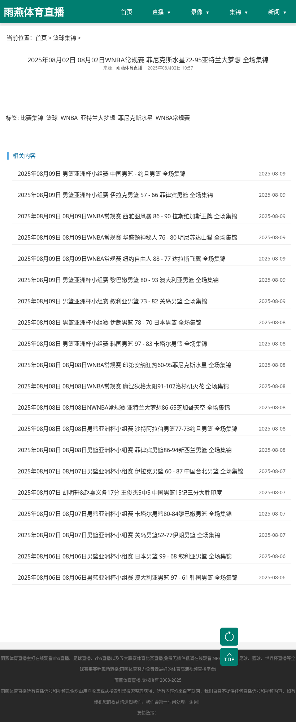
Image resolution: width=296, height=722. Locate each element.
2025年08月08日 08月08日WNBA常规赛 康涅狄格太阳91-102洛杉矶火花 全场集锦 (123, 386)
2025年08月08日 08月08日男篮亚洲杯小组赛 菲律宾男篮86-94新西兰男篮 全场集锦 (125, 450)
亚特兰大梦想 (97, 118)
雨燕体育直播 (127, 680)
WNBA (69, 118)
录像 (197, 12)
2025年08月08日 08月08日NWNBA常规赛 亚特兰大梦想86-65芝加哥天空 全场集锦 (124, 407)
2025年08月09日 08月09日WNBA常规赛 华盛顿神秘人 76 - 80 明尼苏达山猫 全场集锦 (127, 237)
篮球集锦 (64, 38)
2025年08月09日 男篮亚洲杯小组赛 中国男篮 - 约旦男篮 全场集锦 (102, 174)
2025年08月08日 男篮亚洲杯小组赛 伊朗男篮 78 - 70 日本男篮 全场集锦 (109, 322)
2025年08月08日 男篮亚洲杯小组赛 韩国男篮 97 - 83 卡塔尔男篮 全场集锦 (112, 344)
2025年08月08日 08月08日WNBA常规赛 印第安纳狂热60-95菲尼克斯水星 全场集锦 (124, 365)
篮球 (52, 118)
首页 (126, 12)
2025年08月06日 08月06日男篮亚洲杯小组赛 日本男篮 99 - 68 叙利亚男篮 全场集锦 (125, 556)
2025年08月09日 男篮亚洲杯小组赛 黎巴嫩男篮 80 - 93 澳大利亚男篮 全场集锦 (118, 280)
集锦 (235, 12)
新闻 (274, 12)
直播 (158, 12)
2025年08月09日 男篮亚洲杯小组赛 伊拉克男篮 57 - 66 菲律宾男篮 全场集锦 (115, 195)
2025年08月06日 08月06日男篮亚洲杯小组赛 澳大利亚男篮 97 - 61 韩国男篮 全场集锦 (128, 577)
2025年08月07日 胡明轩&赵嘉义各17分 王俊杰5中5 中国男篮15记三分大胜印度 (120, 492)
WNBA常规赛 (173, 118)
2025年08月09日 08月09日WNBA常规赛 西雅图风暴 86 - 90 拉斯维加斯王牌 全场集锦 (127, 216)
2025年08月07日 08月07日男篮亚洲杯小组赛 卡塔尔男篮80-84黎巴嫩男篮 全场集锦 (125, 514)
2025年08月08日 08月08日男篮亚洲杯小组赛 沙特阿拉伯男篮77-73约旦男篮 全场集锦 (128, 429)
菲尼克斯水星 (135, 118)
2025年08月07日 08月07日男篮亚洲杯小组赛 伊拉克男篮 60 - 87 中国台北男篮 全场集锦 (130, 471)
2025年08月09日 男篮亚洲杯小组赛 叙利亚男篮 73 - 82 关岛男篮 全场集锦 (112, 301)
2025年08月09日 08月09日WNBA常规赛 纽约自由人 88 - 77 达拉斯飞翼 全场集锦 (122, 259)
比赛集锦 (31, 118)
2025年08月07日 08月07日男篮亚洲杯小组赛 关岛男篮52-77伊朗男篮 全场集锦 (119, 535)
